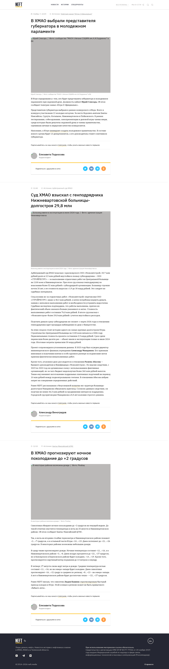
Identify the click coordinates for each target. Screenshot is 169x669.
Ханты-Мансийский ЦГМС (62, 446)
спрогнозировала (88, 582)
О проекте (149, 664)
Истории (65, 5)
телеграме (62, 145)
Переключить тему (152, 5)
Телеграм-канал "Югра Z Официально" (76, 14)
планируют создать (59, 130)
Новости (55, 5)
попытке (76, 385)
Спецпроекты (77, 5)
